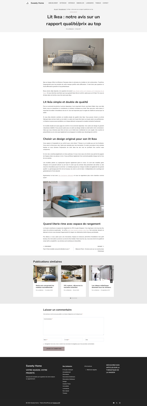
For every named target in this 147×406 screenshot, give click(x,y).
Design (65, 381)
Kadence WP (56, 403)
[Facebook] (113, 403)
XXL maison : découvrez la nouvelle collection (73, 286)
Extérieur (63, 3)
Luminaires (90, 3)
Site (87, 339)
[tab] (70, 298)
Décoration (66, 374)
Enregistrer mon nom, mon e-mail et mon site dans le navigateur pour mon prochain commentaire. (69, 344)
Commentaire (48, 319)
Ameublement (53, 3)
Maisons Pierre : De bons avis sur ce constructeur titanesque (90, 249)
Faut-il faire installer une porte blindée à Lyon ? (56, 248)
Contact (105, 3)
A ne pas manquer (68, 370)
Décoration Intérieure (69, 379)
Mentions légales (92, 370)
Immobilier (80, 3)
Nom (45, 339)
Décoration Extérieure (69, 377)
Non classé (66, 391)
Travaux (98, 3)
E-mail (67, 339)
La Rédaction (71, 29)
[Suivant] (111, 281)
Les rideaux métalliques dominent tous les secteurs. (101, 286)
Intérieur (71, 3)
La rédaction (40, 290)
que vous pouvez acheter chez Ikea (78, 230)
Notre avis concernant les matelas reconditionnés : (45, 286)
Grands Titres (67, 384)
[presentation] (45, 273)
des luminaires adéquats (65, 175)
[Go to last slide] (35, 281)
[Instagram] (119, 403)
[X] (116, 403)
